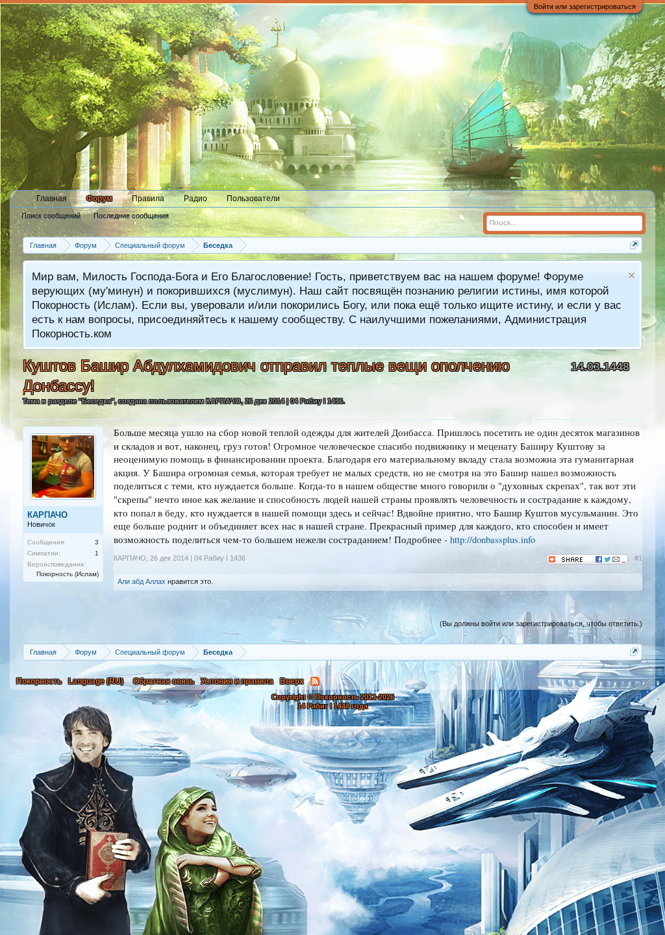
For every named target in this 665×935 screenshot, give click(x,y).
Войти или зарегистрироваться (585, 6)
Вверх (292, 681)
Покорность (39, 681)
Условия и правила (237, 681)
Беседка (96, 401)
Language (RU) (95, 681)
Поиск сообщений (51, 215)
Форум (99, 198)
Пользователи (253, 198)
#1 (638, 558)
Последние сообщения (131, 215)
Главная (51, 198)
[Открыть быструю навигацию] (634, 245)
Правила (148, 198)
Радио (195, 198)
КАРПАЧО (223, 401)
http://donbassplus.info (492, 539)
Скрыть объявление (631, 275)
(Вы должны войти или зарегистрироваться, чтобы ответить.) (541, 623)
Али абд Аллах (142, 581)
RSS (315, 681)
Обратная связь (163, 681)
